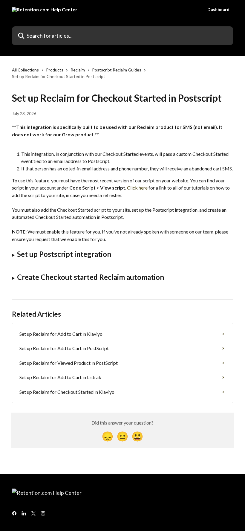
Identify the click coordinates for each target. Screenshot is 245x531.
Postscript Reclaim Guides (116, 69)
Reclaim (78, 69)
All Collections (25, 69)
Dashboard (218, 9)
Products (54, 69)
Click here (137, 187)
